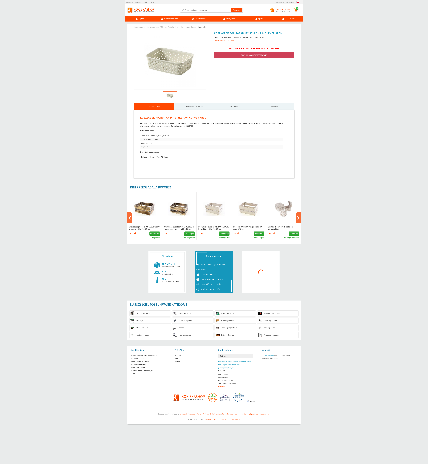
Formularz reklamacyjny (140, 361)
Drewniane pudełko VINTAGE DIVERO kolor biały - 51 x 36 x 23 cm (213, 228)
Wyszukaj (236, 10)
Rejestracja (290, 2)
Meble (163, 27)
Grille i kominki (215, 414)
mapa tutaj (221, 386)
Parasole (225, 414)
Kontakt (152, 2)
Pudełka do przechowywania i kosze (182, 27)
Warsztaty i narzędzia (188, 414)
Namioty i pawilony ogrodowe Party (257, 414)
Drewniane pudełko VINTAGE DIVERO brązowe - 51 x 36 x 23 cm (144, 228)
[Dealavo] (251, 404)
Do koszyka (154, 234)
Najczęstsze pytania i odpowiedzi (144, 355)
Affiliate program (137, 374)
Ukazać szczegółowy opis (224, 40)
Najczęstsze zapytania (133, 2)
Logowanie (280, 2)
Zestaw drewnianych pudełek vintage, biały (280, 228)
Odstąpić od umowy (138, 358)
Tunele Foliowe (203, 414)
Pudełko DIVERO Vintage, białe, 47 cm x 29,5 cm (247, 228)
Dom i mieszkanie (152, 27)
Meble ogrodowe (236, 414)
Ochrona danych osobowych (142, 371)
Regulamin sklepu (138, 367)
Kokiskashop (139, 27)
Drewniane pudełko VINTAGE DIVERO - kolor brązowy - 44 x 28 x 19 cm (179, 228)
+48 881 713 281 (268, 355)
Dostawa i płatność (138, 364)
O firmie (178, 355)
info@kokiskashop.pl (270, 358)
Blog (145, 2)
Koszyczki (202, 27)
